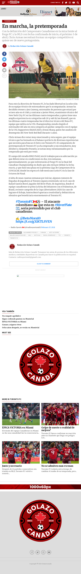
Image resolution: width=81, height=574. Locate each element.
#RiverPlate (63, 205)
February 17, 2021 (48, 227)
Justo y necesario (12, 465)
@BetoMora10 (30, 218)
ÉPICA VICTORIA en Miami (14, 322)
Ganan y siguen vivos (11, 325)
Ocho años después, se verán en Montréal (20, 328)
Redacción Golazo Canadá (21, 46)
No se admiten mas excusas (57, 465)
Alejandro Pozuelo (30, 232)
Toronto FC (14, 238)
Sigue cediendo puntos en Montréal (18, 319)
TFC (59, 235)
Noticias (37, 235)
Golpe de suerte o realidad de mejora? (58, 429)
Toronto (67, 235)
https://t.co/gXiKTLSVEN (34, 221)
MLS (29, 235)
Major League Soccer (18, 235)
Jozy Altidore (54, 232)
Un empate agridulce (11, 316)
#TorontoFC (24, 202)
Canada (43, 232)
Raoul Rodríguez (49, 235)
